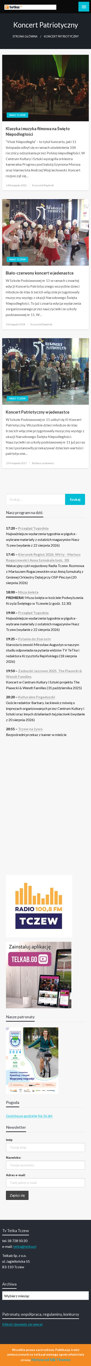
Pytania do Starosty (34, 639)
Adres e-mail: (16, 1175)
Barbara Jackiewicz (43, 463)
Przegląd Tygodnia (33, 528)
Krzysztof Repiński (43, 185)
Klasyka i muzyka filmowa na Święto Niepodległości (38, 131)
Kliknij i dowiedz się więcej (22, 1324)
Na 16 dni (45, 1116)
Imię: (9, 1140)
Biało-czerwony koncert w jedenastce (40, 273)
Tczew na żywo (30, 729)
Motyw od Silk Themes (50, 1359)
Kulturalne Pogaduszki (36, 697)
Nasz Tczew (17, 115)
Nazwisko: (13, 1157)
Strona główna (25, 36)
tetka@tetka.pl (24, 1246)
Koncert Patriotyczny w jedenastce (37, 412)
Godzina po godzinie (21, 1116)
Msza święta (28, 592)
